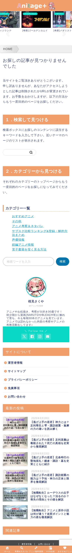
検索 (63, 261)
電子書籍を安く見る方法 (29, 249)
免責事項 (14, 388)
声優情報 (18, 239)
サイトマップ (17, 371)
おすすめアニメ (23, 216)
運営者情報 (15, 362)
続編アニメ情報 (23, 244)
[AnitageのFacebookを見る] (32, 337)
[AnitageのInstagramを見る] (40, 337)
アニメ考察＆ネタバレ (27, 226)
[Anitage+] (36, 7)
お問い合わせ (17, 396)
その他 (16, 221)
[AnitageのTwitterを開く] (24, 337)
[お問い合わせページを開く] (47, 337)
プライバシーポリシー (22, 379)
